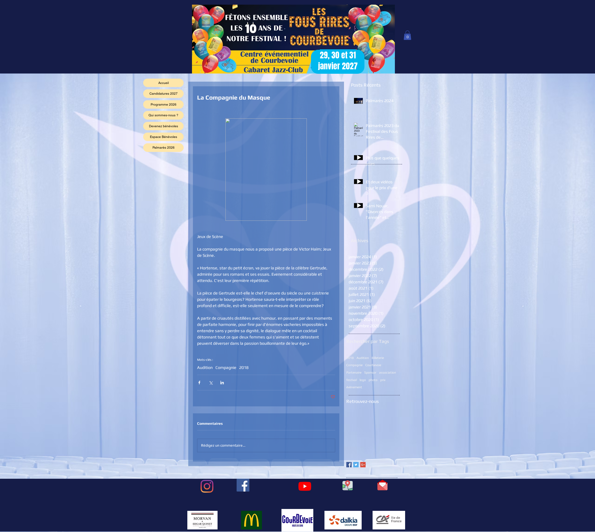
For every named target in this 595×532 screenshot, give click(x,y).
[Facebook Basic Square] (349, 464)
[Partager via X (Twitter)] (210, 382)
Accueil (163, 83)
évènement (354, 387)
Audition (205, 367)
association (387, 372)
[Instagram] (207, 486)
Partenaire (353, 372)
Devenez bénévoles (163, 126)
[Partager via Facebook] (199, 382)
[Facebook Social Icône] (243, 485)
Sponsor (370, 372)
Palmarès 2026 (163, 147)
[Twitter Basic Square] (356, 464)
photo (373, 380)
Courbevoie (373, 365)
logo (363, 380)
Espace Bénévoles (163, 137)
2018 (243, 367)
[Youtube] (304, 486)
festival (351, 380)
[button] (407, 35)
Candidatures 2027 (163, 93)
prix (383, 380)
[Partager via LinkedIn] (222, 382)
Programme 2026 (163, 104)
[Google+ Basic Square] (363, 464)
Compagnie (225, 367)
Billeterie (378, 358)
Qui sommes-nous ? (163, 115)
